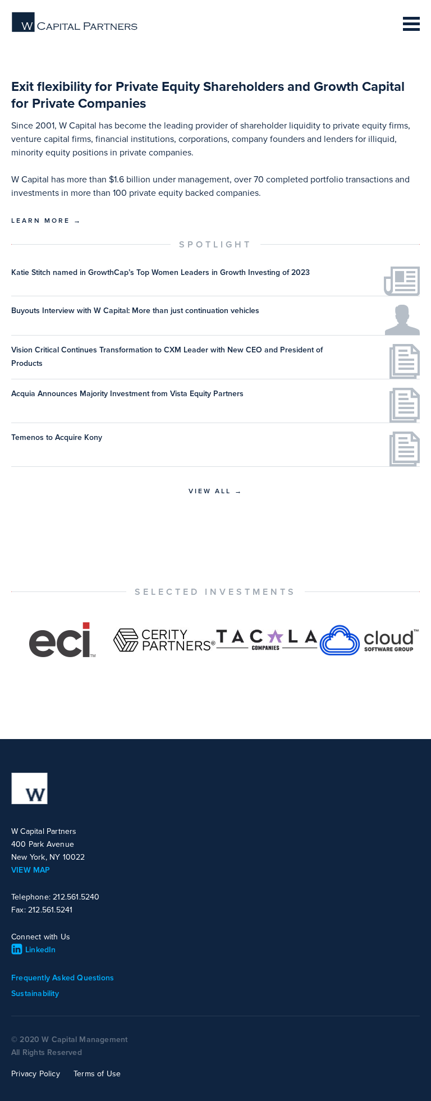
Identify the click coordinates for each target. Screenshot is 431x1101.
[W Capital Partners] (75, 29)
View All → (216, 491)
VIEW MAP (31, 870)
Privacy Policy (35, 1074)
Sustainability (35, 993)
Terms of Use (97, 1074)
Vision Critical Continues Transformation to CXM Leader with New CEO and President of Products (167, 356)
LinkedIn (40, 950)
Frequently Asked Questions (62, 978)
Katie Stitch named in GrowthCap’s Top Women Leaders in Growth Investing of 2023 (160, 272)
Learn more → (46, 220)
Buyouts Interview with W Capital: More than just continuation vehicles (135, 310)
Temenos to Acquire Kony (56, 437)
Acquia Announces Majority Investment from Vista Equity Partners (127, 393)
